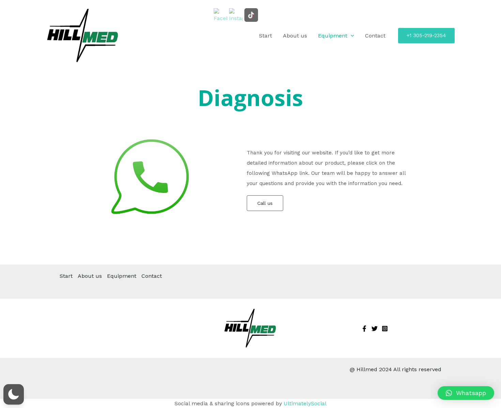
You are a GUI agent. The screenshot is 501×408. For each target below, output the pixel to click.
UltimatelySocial (305, 403)
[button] (466, 393)
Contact (375, 35)
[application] (350, 36)
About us (295, 35)
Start (265, 35)
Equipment (332, 35)
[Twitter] (374, 329)
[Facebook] (364, 329)
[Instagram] (385, 329)
